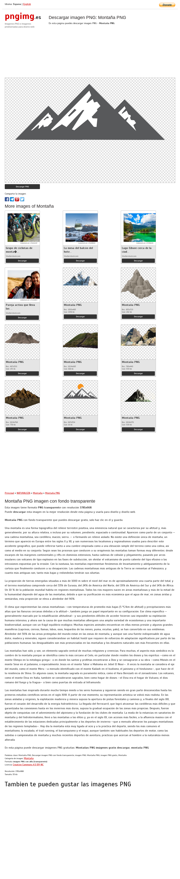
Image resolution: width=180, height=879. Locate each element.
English (27, 4)
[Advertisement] (90, 53)
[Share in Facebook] (7, 199)
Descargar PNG (22, 186)
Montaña (29, 758)
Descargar (22, 260)
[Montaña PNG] (80, 276)
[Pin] (17, 199)
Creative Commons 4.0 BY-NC (28, 764)
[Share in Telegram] (12, 199)
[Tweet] (22, 199)
